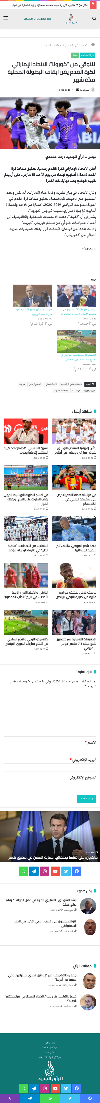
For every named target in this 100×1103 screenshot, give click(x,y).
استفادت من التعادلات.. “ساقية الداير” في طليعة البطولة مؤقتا (28, 548)
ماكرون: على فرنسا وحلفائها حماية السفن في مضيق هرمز (53, 857)
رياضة (71, 45)
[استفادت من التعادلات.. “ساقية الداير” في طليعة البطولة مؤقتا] (26, 529)
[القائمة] (5, 20)
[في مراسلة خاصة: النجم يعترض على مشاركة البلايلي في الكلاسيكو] (74, 477)
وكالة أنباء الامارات (61, 390)
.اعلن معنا (50, 1052)
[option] (50, 836)
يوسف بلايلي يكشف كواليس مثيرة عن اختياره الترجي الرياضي (76, 594)
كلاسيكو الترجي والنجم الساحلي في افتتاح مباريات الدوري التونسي (26, 641)
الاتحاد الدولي (51, 384)
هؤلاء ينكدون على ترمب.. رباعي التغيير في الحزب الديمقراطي (45, 923)
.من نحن (50, 1042)
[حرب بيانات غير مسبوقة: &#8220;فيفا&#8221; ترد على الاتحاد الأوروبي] (32, 296)
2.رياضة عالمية (54, 45)
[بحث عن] (94, 20)
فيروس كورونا (89, 390)
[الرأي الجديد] (50, 18)
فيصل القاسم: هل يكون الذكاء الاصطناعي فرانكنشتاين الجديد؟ (41, 998)
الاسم (90, 742)
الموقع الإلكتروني (83, 777)
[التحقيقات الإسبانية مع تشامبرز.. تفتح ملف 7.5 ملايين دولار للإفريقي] (74, 622)
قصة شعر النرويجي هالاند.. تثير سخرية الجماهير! (76, 548)
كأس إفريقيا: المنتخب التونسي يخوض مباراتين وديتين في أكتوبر (75, 450)
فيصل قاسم (68, 1006)
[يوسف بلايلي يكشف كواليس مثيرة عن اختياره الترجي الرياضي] (74, 575)
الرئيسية (85, 45)
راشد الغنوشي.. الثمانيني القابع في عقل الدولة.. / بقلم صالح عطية (41, 902)
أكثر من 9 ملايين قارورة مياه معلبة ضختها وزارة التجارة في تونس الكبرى (44, 5)
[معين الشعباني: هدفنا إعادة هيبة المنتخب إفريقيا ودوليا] (26, 431)
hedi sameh (68, 931)
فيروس (22, 384)
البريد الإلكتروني (83, 760)
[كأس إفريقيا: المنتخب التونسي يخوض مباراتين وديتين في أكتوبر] (74, 431)
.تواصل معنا (50, 1047)
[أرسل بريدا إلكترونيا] (77, 90)
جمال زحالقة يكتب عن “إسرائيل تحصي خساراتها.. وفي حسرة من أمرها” (42, 977)
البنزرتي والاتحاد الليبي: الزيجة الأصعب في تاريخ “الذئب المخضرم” (26, 594)
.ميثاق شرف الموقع (50, 1057)
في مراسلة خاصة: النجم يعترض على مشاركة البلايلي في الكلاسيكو (76, 499)
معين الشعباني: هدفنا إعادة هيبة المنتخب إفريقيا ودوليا (26, 450)
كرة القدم (76, 390)
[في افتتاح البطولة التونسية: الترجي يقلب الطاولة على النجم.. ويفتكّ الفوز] (26, 477)
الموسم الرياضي (35, 384)
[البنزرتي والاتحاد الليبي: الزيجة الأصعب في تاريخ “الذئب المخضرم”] (26, 575)
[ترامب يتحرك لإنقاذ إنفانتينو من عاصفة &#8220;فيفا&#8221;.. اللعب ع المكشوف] (76, 296)
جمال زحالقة (68, 985)
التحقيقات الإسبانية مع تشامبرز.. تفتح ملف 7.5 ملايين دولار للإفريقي (76, 643)
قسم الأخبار (84, 90)
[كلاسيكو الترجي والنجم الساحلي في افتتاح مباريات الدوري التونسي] (76, 341)
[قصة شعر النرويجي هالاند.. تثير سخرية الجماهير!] (74, 529)
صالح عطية (68, 910)
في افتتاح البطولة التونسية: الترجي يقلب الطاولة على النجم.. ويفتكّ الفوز (26, 499)
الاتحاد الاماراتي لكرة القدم (71, 384)
